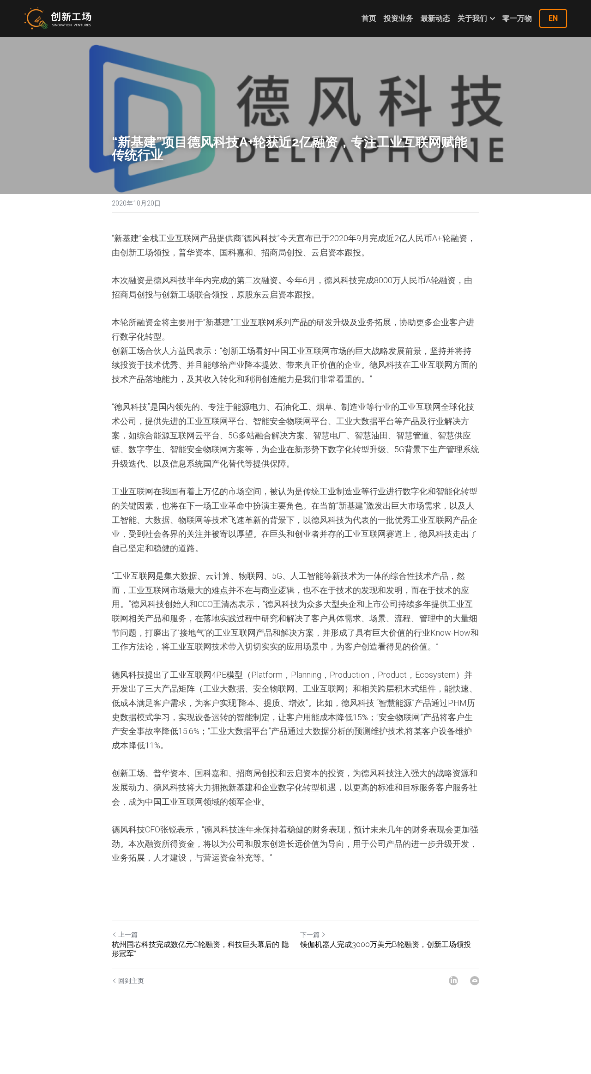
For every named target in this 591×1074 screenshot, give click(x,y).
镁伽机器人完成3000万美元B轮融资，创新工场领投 (385, 944)
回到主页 (131, 980)
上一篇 (128, 934)
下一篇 (310, 934)
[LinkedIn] (453, 980)
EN (553, 18)
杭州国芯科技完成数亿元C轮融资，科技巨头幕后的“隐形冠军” (200, 949)
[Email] (474, 980)
